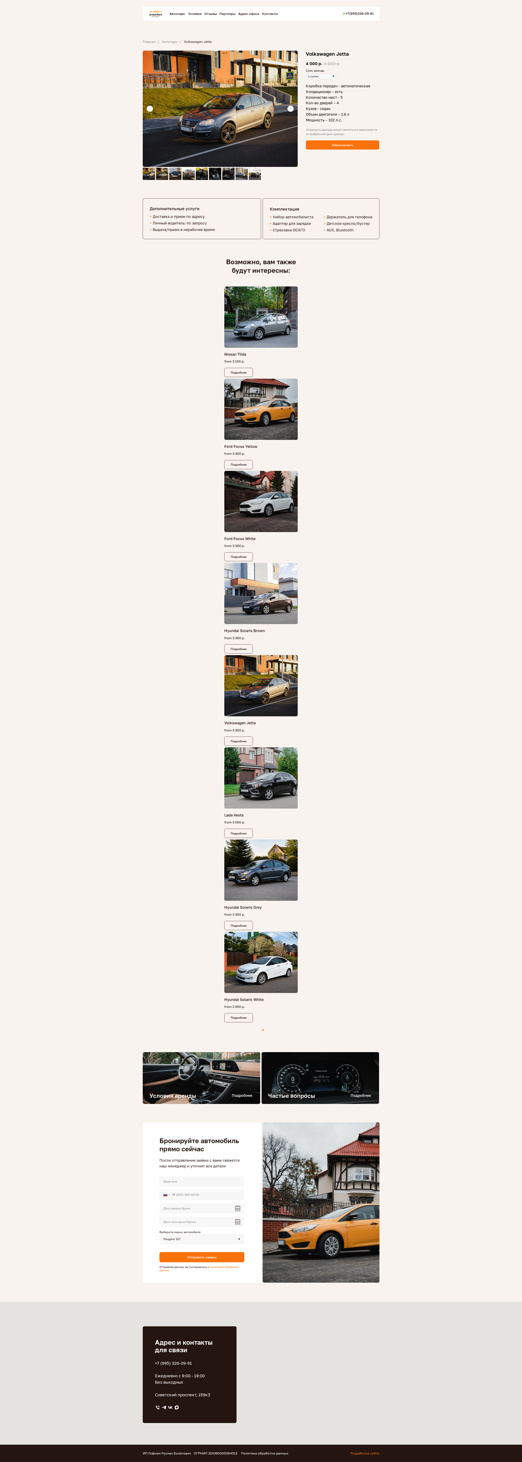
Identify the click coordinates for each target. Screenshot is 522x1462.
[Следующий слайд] (291, 109)
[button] (342, 145)
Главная (149, 42)
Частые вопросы (291, 1095)
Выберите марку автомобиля (179, 1232)
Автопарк (169, 42)
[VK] (170, 1407)
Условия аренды (172, 1095)
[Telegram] (164, 1407)
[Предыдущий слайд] (150, 109)
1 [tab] (264, 1031)
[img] (201, 1078)
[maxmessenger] (176, 1407)
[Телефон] (157, 1407)
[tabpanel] (261, 655)
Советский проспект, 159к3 (182, 1394)
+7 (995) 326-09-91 (173, 1363)
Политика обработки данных (264, 1453)
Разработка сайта (365, 1453)
